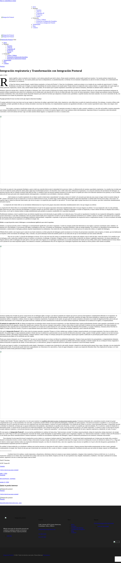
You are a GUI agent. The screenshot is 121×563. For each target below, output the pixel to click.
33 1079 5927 (42, 537)
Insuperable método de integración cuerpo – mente (11, 502)
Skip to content (4, 1)
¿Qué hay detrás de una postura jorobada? (9, 494)
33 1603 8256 (42, 534)
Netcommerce (46, 555)
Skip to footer (12, 1)
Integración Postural (8, 555)
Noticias (2, 66)
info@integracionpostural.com (46, 529)
